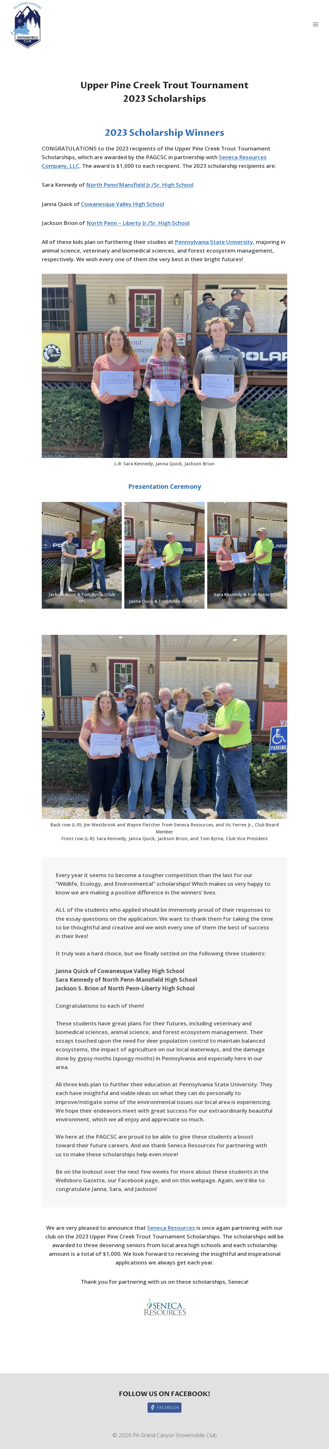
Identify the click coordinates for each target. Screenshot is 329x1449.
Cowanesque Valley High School (122, 204)
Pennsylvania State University (214, 242)
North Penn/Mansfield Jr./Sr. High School (139, 184)
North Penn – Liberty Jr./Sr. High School (138, 223)
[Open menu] (315, 25)
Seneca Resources (171, 1227)
